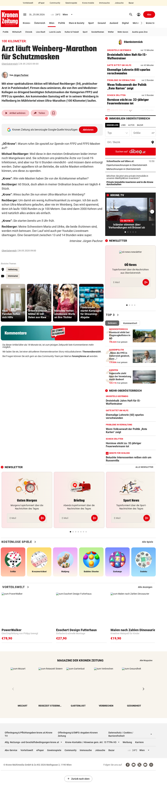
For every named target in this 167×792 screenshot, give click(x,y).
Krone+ (26, 23)
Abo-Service (11, 750)
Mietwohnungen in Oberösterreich (130, 169)
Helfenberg (12, 269)
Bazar (131, 3)
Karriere (139, 742)
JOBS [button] (123, 125)
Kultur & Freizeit (72, 32)
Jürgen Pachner (21, 75)
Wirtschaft (16, 32)
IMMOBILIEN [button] (112, 125)
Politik (61, 23)
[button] (141, 23)
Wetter (111, 32)
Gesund (102, 23)
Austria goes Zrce (139, 32)
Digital (125, 23)
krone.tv (150, 23)
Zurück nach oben (78, 779)
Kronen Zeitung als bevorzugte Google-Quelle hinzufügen (53, 129)
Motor (136, 23)
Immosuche (104, 3)
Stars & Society (76, 23)
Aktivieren (88, 129)
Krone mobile (88, 3)
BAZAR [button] (140, 125)
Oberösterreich (10, 63)
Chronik (28, 32)
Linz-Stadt (40, 32)
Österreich (39, 23)
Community (55, 3)
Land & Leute (55, 32)
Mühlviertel (13, 276)
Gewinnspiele (71, 3)
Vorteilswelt (28, 3)
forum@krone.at (80, 356)
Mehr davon (123, 32)
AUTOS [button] (131, 125)
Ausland (114, 23)
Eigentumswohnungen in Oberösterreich (130, 165)
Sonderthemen (97, 32)
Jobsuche (119, 3)
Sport (91, 23)
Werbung (127, 742)
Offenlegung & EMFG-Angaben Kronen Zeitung (78, 734)
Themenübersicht (91, 351)
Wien (51, 23)
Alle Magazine (146, 660)
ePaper (41, 3)
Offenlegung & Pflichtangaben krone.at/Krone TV (28, 734)
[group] (13, 303)
